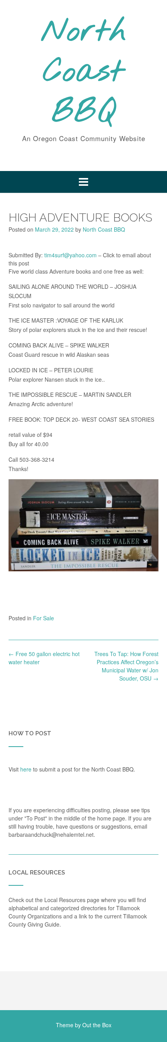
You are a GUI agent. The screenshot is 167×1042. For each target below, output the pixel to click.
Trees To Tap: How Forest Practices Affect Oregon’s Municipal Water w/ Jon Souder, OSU (126, 666)
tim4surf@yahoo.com (70, 255)
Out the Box (96, 1025)
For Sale (43, 618)
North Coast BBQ (83, 72)
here (25, 769)
